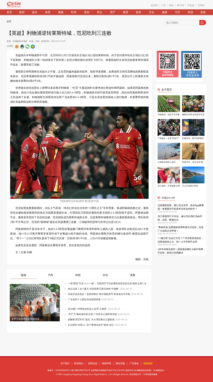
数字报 (180, 5)
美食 (203, 12)
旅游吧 (154, 5)
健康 (164, 12)
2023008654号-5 (63, 370)
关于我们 (65, 363)
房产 (112, 12)
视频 (60, 12)
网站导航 (120, 363)
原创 (86, 12)
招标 (171, 5)
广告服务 (134, 363)
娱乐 (34, 12)
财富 (138, 12)
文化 (151, 12)
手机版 (190, 5)
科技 (190, 12)
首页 (9, 12)
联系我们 (79, 363)
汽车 (177, 12)
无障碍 (201, 5)
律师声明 (106, 363)
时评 (73, 12)
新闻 (21, 12)
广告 (163, 5)
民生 (99, 12)
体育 (47, 12)
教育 (125, 12)
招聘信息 (92, 363)
